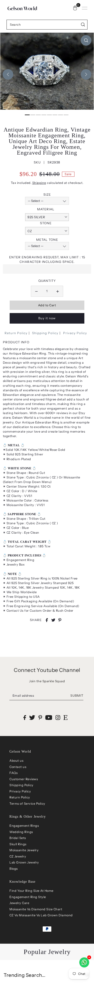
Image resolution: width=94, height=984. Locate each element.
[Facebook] (24, 717)
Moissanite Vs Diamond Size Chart (35, 909)
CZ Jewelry (17, 856)
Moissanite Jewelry (24, 850)
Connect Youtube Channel (47, 670)
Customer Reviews (23, 779)
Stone (46, 223)
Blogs (13, 868)
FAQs (13, 773)
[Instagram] (57, 717)
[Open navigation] (84, 8)
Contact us (17, 767)
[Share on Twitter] (53, 620)
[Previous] (8, 74)
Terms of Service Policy (27, 803)
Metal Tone (47, 239)
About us (16, 760)
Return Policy (16, 333)
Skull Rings (18, 844)
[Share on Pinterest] (60, 620)
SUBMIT (76, 695)
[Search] (83, 24)
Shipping (39, 183)
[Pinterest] (40, 717)
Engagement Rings (24, 825)
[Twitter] (32, 717)
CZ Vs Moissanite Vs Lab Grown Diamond (41, 915)
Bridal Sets (17, 838)
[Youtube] (48, 717)
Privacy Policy (75, 333)
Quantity (47, 281)
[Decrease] (36, 291)
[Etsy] (65, 717)
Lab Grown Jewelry (24, 862)
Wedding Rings (21, 832)
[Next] (86, 74)
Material (45, 209)
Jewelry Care (19, 903)
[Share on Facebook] (47, 620)
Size (47, 194)
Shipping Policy (45, 333)
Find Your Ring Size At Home (31, 891)
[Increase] (57, 291)
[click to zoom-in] (86, 40)
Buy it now (47, 318)
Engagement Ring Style (27, 897)
